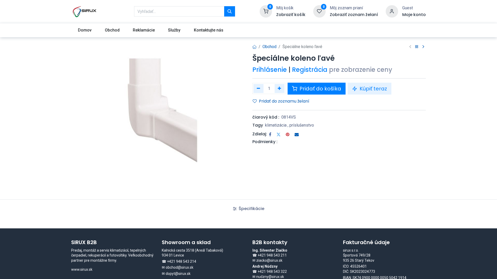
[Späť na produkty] (417, 47)
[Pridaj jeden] (280, 88)
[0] (266, 11)
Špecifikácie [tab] (251, 209)
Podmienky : (264, 142)
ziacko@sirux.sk (269, 260)
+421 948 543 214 (181, 261)
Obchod (269, 46)
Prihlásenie (269, 69)
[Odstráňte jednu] (258, 88)
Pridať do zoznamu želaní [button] (284, 101)
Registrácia (309, 69)
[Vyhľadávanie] (229, 11)
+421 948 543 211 (272, 255)
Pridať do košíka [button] (319, 88)
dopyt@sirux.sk (178, 274)
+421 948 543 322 (272, 271)
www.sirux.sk (81, 269)
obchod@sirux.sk (179, 267)
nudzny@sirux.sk (270, 277)
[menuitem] (84, 30)
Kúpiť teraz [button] (372, 88)
